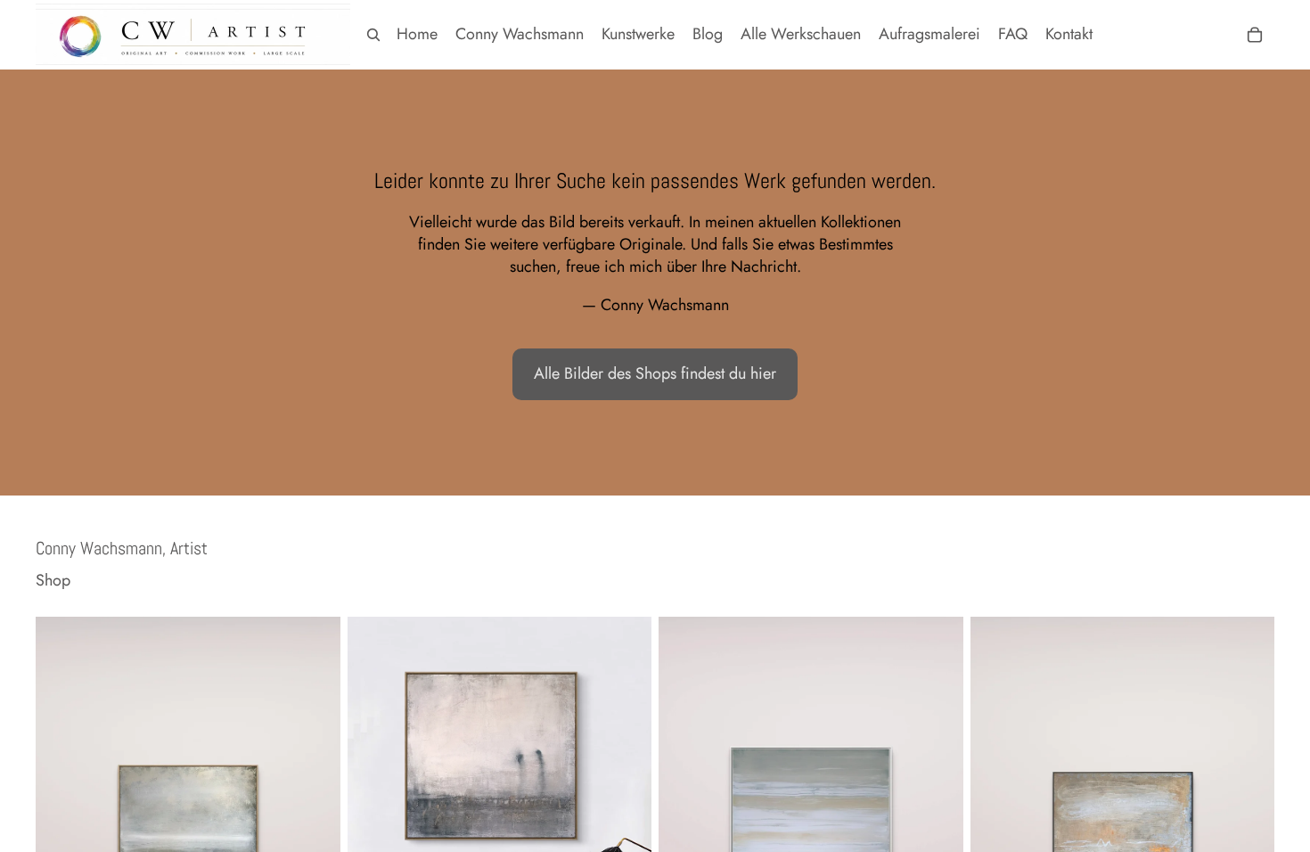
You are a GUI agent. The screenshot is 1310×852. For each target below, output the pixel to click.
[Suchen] (373, 34)
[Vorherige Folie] (62, 807)
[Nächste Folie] (313, 807)
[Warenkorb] (1254, 34)
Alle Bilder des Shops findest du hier (655, 373)
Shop (53, 580)
